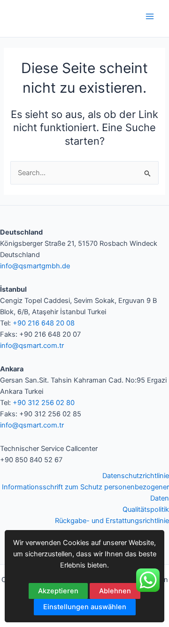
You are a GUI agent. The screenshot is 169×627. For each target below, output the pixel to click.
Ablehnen (115, 591)
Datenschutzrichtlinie (135, 476)
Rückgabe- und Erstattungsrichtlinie (112, 520)
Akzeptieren (58, 591)
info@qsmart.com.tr (32, 345)
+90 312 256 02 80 (44, 402)
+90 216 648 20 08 (44, 323)
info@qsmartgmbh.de (35, 266)
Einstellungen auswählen (84, 607)
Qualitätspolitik (146, 509)
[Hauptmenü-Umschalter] (150, 16)
